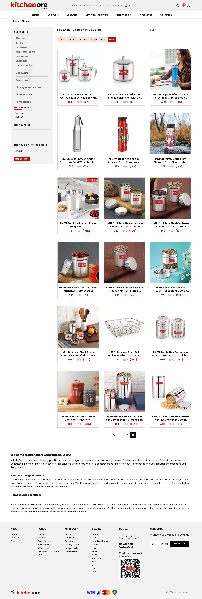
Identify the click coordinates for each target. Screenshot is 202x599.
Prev (115, 435)
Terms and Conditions (48, 551)
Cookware (22, 73)
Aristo (95, 554)
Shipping (42, 534)
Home (16, 21)
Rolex (94, 571)
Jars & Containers (25, 51)
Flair (94, 547)
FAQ (40, 554)
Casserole (21, 47)
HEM (94, 561)
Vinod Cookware (100, 541)
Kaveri (95, 551)
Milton (19, 117)
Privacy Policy (44, 544)
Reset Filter (21, 159)
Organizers (21, 60)
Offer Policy (43, 547)
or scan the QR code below (131, 554)
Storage (25, 21)
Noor (94, 568)
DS (93, 564)
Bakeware (22, 80)
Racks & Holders (24, 65)
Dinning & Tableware (28, 87)
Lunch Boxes (22, 56)
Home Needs (23, 102)
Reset (111, 39)
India (19, 151)
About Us (15, 537)
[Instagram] (136, 536)
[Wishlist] (178, 6)
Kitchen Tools (24, 94)
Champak (97, 558)
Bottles (19, 43)
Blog (13, 541)
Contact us (16, 534)
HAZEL (19, 113)
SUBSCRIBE (179, 543)
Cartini (95, 544)
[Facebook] (129, 536)
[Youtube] (121, 536)
